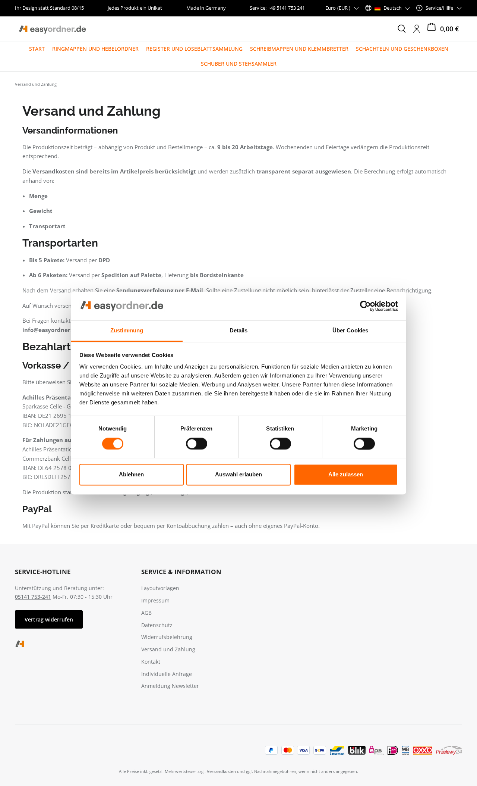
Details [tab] (239, 331)
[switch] (196, 444)
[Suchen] (401, 29)
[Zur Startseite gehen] (52, 29)
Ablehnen (131, 475)
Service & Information (181, 571)
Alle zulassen (345, 475)
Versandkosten (221, 771)
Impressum (155, 600)
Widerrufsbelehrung (166, 637)
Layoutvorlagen (160, 588)
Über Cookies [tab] (350, 331)
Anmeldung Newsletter (170, 685)
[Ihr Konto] (416, 29)
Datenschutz (157, 625)
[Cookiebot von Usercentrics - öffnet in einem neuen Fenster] (365, 305)
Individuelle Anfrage (166, 673)
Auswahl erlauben (238, 475)
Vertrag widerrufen (49, 619)
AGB (146, 612)
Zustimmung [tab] (126, 331)
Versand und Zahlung (168, 649)
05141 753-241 (33, 596)
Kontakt (150, 661)
